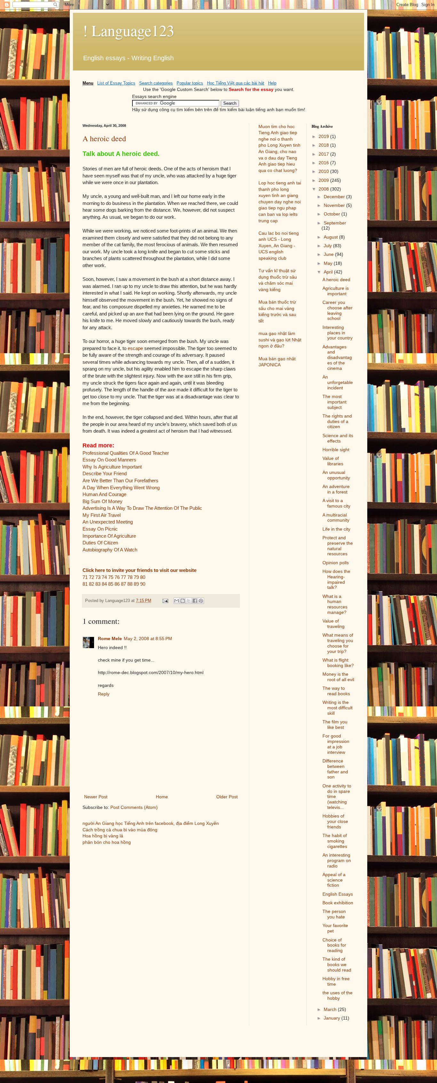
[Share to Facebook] (195, 601)
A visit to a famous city (336, 503)
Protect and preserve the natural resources (337, 545)
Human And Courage (104, 494)
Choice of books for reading (334, 945)
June (329, 254)
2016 (324, 162)
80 (142, 577)
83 (97, 584)
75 (110, 577)
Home (162, 796)
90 (142, 584)
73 (97, 577)
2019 (324, 136)
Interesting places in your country (337, 333)
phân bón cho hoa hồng (107, 842)
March (331, 1009)
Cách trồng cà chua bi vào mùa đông (120, 829)
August (331, 237)
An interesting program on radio (336, 860)
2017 (324, 154)
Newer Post (95, 796)
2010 (324, 171)
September (335, 222)
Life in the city (336, 529)
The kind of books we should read (336, 965)
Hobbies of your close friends (335, 821)
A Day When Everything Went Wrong (121, 487)
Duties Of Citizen (100, 542)
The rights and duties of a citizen (337, 421)
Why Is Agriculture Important (112, 466)
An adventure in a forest (336, 489)
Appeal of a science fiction (334, 880)
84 (104, 584)
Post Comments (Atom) (134, 807)
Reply (103, 693)
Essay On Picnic (100, 529)
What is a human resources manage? (334, 604)
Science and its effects (337, 438)
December (335, 196)
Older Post (227, 796)
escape (135, 348)
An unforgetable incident (337, 382)
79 (136, 577)
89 (136, 584)
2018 (324, 145)
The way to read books (336, 691)
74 (104, 577)
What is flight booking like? (338, 662)
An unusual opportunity (336, 475)
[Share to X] (189, 601)
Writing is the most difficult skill (337, 708)
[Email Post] (165, 600)
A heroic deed (104, 138)
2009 (324, 180)
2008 (324, 188)
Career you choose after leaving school (337, 310)
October (332, 213)
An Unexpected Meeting (108, 522)
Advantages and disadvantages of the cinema (337, 357)
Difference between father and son (335, 768)
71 (85, 577)
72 (91, 577)
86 (117, 584)
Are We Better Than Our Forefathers (120, 480)
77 (123, 577)
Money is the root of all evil (338, 677)
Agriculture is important (335, 291)
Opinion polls (335, 562)
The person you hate (334, 914)
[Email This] (176, 601)
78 (129, 577)
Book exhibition (337, 902)
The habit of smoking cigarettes (334, 841)
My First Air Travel (102, 515)
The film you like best (334, 724)
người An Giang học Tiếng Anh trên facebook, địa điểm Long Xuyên (151, 823)
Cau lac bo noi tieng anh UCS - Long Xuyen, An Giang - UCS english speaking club (278, 246)
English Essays (337, 894)
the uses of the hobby (337, 995)
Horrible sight (335, 449)
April (329, 271)
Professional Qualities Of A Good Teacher (126, 453)
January (332, 1018)
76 (117, 577)
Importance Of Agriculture (109, 536)
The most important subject (334, 402)
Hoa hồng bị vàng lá (103, 835)
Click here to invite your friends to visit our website (139, 570)
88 (129, 584)
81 (85, 584)
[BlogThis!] (182, 601)
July (328, 245)
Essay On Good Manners (109, 459)
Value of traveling (333, 623)
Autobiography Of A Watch (110, 549)
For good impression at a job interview (335, 743)
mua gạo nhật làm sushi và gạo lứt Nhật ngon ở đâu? (279, 339)
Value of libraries (332, 461)
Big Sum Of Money (103, 501)
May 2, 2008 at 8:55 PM (148, 638)
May (329, 263)
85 (110, 584)
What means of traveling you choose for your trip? (337, 643)
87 (123, 584)
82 (91, 584)
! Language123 (128, 30)
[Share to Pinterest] (201, 601)
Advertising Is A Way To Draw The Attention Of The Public (142, 508)
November (335, 205)
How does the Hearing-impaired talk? (336, 579)
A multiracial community (335, 517)
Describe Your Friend (105, 473)
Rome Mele (110, 638)
